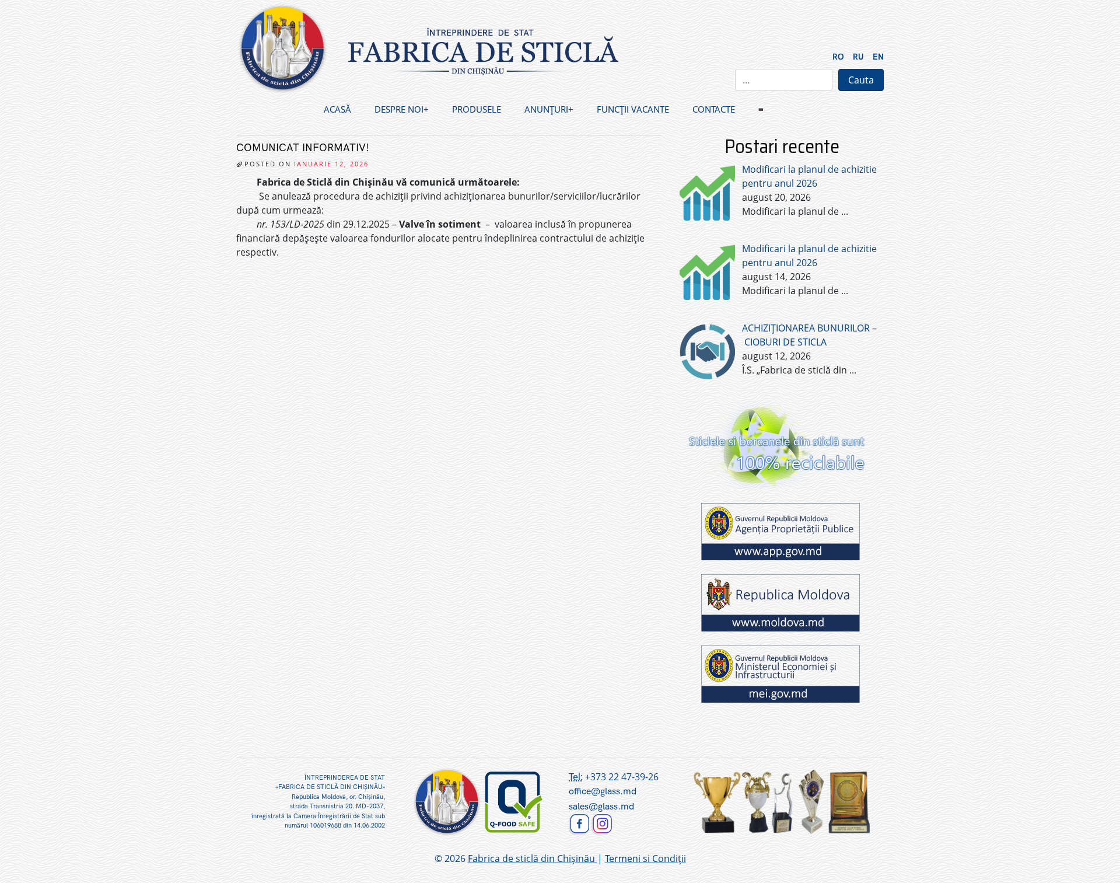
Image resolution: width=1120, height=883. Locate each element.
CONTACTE (713, 109)
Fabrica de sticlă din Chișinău (532, 858)
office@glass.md (602, 791)
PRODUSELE (476, 109)
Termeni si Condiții (645, 858)
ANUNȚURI (546, 109)
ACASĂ (337, 109)
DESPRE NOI (399, 109)
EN (878, 57)
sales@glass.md (601, 806)
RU (858, 57)
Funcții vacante (633, 109)
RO (838, 57)
